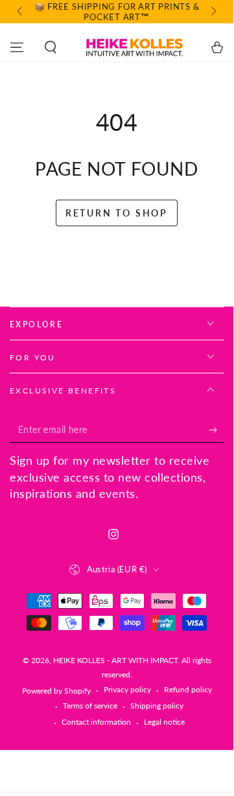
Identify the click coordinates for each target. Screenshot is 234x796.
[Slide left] (21, 11)
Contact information (96, 722)
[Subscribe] (216, 430)
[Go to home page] (133, 47)
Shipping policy (156, 705)
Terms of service (90, 705)
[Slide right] (213, 11)
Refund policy (188, 689)
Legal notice (164, 722)
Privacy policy (127, 689)
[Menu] (17, 47)
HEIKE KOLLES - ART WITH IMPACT (115, 660)
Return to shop (116, 212)
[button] (50, 47)
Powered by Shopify (56, 691)
